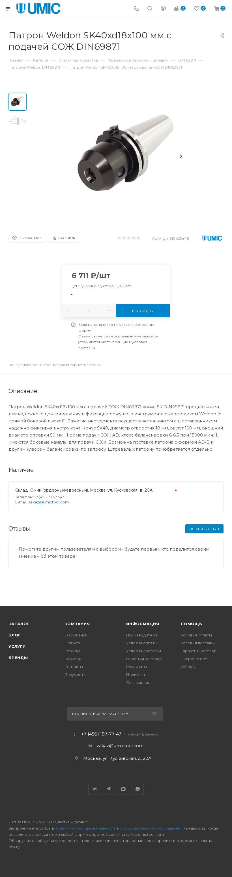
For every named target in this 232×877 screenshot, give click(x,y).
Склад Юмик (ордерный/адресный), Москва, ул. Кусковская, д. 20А (83, 490)
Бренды (18, 657)
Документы (75, 674)
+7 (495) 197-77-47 (101, 734)
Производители (141, 635)
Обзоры (189, 666)
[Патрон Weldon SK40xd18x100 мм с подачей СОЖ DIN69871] (128, 156)
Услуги (17, 646)
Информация (142, 623)
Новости (73, 643)
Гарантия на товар (144, 658)
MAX (123, 789)
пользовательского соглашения (151, 828)
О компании (76, 635)
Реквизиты (136, 666)
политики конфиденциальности (86, 828)
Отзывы (72, 651)
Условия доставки (143, 651)
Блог (14, 635)
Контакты (74, 666)
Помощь (191, 623)
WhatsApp (138, 789)
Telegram (109, 789)
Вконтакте (94, 789)
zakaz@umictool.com (48, 502)
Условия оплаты (141, 643)
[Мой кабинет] (163, 9)
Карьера (73, 658)
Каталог (19, 623)
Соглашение (138, 682)
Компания (77, 623)
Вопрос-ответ (194, 658)
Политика (135, 674)
